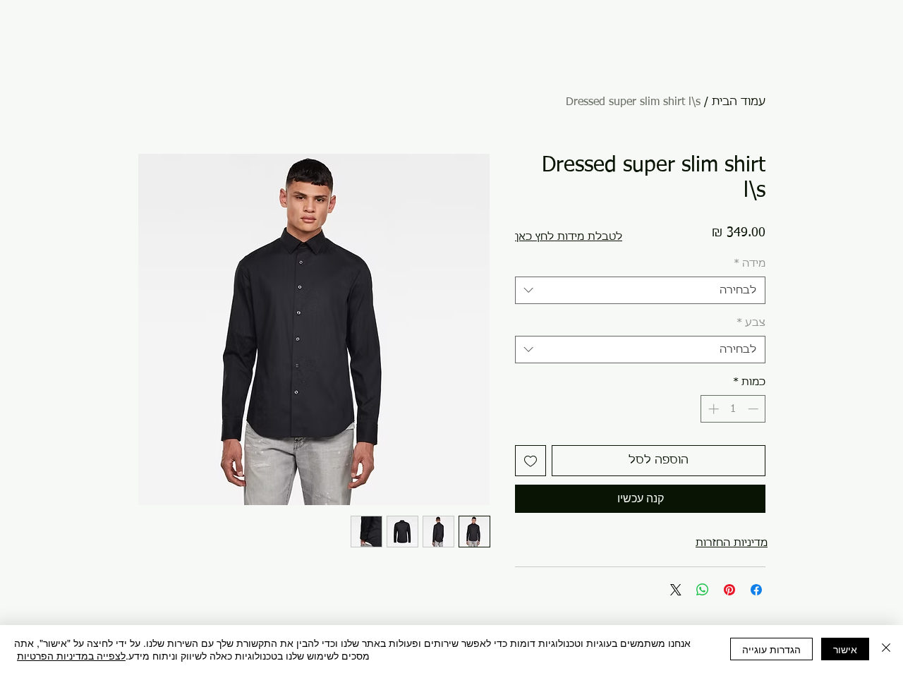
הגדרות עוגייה (771, 649)
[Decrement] (754, 409)
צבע (751, 322)
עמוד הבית (738, 102)
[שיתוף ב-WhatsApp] (702, 589)
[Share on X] (675, 589)
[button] (568, 236)
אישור (845, 649)
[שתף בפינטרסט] (729, 589)
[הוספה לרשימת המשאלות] (530, 460)
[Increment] (712, 409)
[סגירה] (886, 649)
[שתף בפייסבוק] (756, 589)
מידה (749, 263)
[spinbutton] (733, 409)
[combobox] (640, 290)
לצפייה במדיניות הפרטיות (71, 655)
